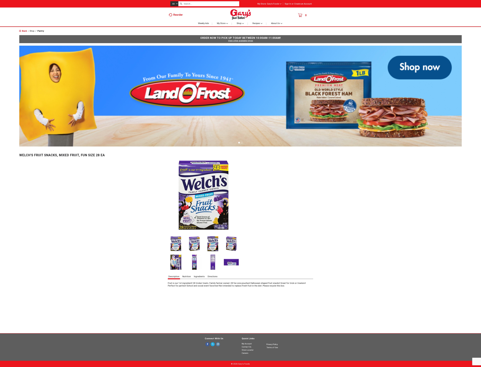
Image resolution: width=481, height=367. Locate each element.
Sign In (288, 4)
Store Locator (248, 350)
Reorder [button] (178, 14)
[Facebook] (207, 344)
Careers (245, 353)
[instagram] (218, 344)
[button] (274, 4)
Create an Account (303, 4)
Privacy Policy (272, 344)
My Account (247, 344)
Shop (32, 31)
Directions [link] (212, 276)
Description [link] (173, 276)
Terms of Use (272, 347)
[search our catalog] (181, 3)
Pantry (40, 31)
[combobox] (174, 3)
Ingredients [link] (199, 276)
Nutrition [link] (186, 276)
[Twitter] (213, 344)
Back (24, 31)
